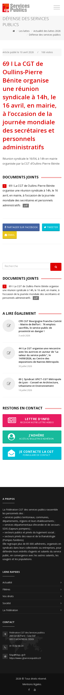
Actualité (7, 582)
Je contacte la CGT (36, 453)
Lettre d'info (37, 420)
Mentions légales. (32, 684)
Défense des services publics (45, 34)
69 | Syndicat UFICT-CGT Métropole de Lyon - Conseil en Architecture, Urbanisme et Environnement (40, 382)
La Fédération (10, 610)
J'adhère (36, 436)
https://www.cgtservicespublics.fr (25, 658)
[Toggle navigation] (57, 7)
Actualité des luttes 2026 (47, 31)
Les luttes (24, 31)
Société (7, 603)
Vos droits (8, 596)
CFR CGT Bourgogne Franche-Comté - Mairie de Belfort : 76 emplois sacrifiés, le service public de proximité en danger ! (40, 326)
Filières (6, 589)
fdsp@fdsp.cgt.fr (17, 654)
